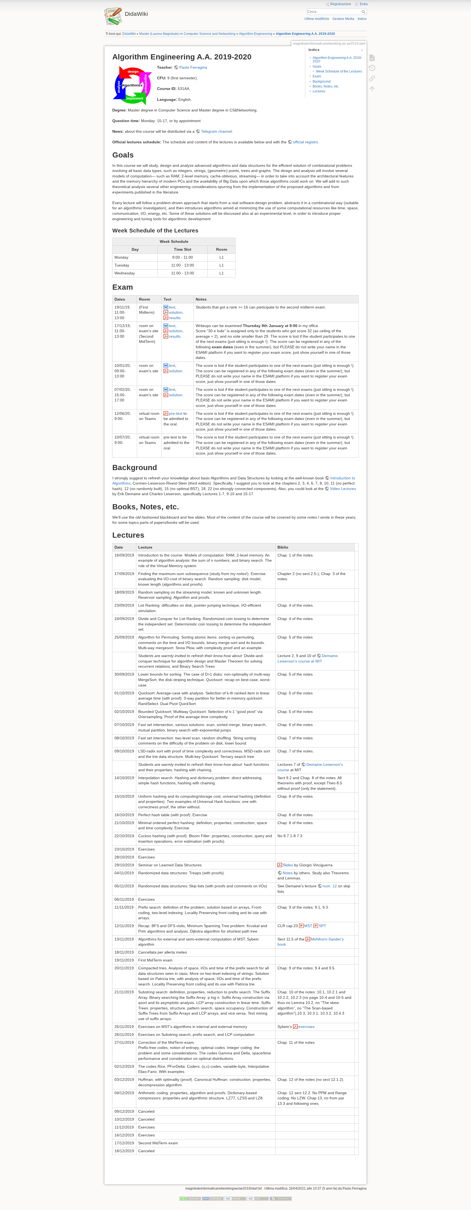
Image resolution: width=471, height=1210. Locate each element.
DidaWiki (129, 34)
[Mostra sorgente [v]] (372, 58)
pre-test (175, 413)
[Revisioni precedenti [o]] (372, 68)
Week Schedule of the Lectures (339, 71)
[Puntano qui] (372, 78)
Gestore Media (343, 19)
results (174, 318)
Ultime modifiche (316, 19)
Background (322, 81)
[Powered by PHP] (213, 1198)
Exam (317, 76)
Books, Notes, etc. (326, 86)
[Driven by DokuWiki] (281, 1198)
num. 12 (330, 886)
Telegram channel (216, 131)
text (172, 307)
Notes (288, 873)
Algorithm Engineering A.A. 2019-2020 (305, 34)
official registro (305, 142)
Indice (362, 19)
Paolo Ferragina (193, 67)
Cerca (364, 12)
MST (308, 926)
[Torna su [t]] (372, 89)
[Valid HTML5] (235, 1198)
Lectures (319, 91)
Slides (288, 865)
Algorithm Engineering (255, 34)
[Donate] (190, 1198)
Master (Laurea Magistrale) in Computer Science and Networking (187, 34)
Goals (317, 66)
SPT (322, 926)
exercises (306, 1026)
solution (175, 312)
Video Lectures (343, 488)
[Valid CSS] (258, 1198)
